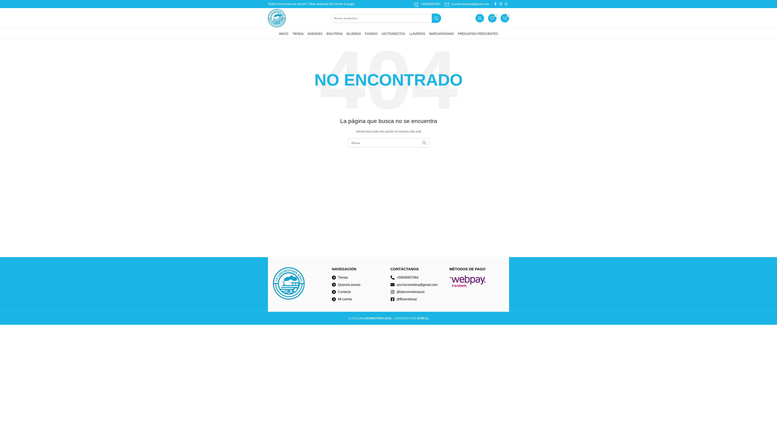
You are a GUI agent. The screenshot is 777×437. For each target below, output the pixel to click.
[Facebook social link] (495, 4)
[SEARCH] (436, 18)
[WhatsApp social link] (506, 4)
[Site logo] (277, 18)
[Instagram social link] (500, 4)
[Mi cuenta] (479, 18)
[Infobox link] (427, 4)
